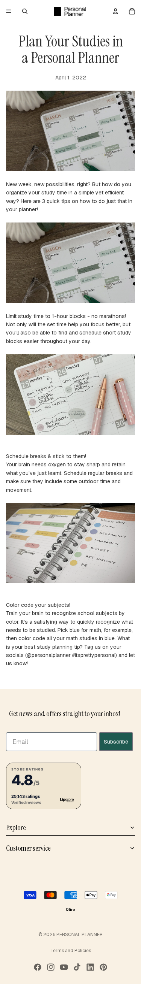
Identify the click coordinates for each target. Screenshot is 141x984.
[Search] (25, 11)
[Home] (70, 11)
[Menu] (8, 11)
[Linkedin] (90, 967)
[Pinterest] (103, 967)
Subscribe (116, 741)
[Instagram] (50, 967)
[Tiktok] (77, 967)
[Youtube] (63, 967)
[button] (43, 785)
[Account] (115, 11)
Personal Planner (79, 935)
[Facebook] (37, 967)
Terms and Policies (70, 951)
